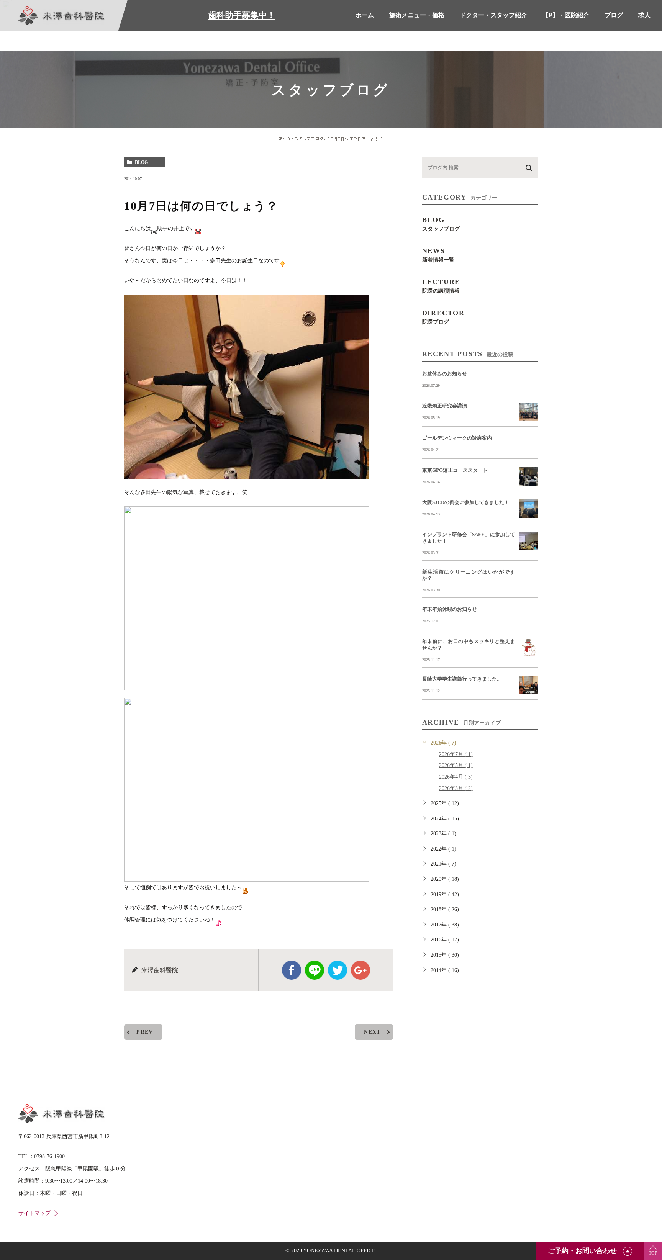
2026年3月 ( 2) (456, 788)
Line (314, 970)
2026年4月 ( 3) (456, 777)
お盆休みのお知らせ (444, 373)
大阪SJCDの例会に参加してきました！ (465, 502)
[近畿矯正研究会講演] (528, 412)
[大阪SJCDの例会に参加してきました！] (528, 508)
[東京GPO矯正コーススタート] (528, 476)
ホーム (285, 139)
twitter (337, 970)
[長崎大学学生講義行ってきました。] (528, 685)
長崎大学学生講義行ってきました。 (462, 679)
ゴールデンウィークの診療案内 (457, 438)
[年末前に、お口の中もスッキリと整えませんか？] (528, 647)
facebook (291, 970)
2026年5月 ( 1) (456, 765)
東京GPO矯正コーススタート (455, 470)
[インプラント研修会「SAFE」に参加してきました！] (528, 541)
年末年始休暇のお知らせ (449, 609)
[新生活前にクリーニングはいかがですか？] (528, 578)
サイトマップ (34, 1213)
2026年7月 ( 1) (456, 754)
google (360, 970)
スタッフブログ (309, 139)
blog (141, 162)
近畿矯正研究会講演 (444, 406)
